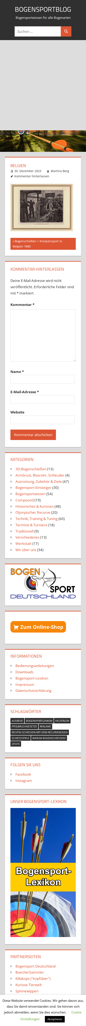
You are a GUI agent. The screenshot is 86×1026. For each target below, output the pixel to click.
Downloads (24, 672)
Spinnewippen (26, 991)
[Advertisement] (43, 85)
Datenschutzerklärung (33, 690)
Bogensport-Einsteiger (33, 487)
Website (17, 412)
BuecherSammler (29, 972)
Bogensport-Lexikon (31, 678)
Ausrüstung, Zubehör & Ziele (38, 481)
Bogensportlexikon (39, 721)
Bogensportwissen (30, 493)
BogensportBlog (43, 9)
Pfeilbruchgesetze (24, 726)
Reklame (45, 726)
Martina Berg (60, 171)
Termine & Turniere (31, 525)
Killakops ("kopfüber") (33, 978)
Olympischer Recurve (32, 512)
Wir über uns (25, 549)
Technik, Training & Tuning (36, 518)
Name (17, 371)
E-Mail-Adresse (24, 391)
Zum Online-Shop (41, 626)
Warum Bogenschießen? (49, 738)
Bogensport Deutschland (35, 966)
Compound (24, 500)
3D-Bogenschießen (30, 469)
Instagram (23, 780)
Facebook (23, 774)
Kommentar (22, 304)
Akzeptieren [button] (54, 1019)
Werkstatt (23, 543)
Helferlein (62, 721)
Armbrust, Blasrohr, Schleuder (39, 475)
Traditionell (24, 531)
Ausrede (17, 721)
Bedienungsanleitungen (34, 665)
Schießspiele (20, 738)
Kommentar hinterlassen (31, 176)
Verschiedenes (27, 537)
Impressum (24, 684)
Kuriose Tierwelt (28, 984)
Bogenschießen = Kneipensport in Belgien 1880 (37, 243)
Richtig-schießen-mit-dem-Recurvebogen (40, 732)
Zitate (16, 744)
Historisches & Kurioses (34, 506)
